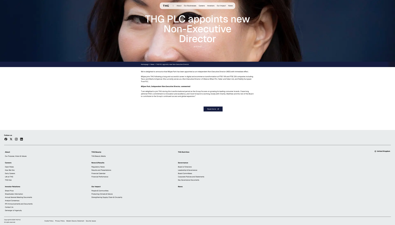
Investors (210, 6)
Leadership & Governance (187, 170)
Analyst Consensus (12, 200)
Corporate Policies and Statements (191, 177)
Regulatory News (98, 167)
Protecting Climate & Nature (102, 194)
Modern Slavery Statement (75, 221)
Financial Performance (99, 177)
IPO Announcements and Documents (19, 204)
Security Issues (91, 221)
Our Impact (221, 6)
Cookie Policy (48, 221)
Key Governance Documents (188, 180)
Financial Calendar (98, 173)
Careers (202, 6)
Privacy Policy (60, 221)
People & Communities (99, 191)
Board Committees (185, 173)
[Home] (166, 5)
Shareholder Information (14, 194)
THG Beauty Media (98, 156)
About (179, 6)
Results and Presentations (101, 170)
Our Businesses (190, 6)
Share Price (9, 191)
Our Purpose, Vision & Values (16, 156)
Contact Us (9, 207)
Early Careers (10, 173)
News (230, 6)
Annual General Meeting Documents (18, 197)
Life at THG (9, 177)
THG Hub (8, 180)
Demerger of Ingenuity (13, 210)
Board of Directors (185, 167)
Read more (215, 109)
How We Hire (10, 170)
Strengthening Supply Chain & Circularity (106, 197)
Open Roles (9, 167)
